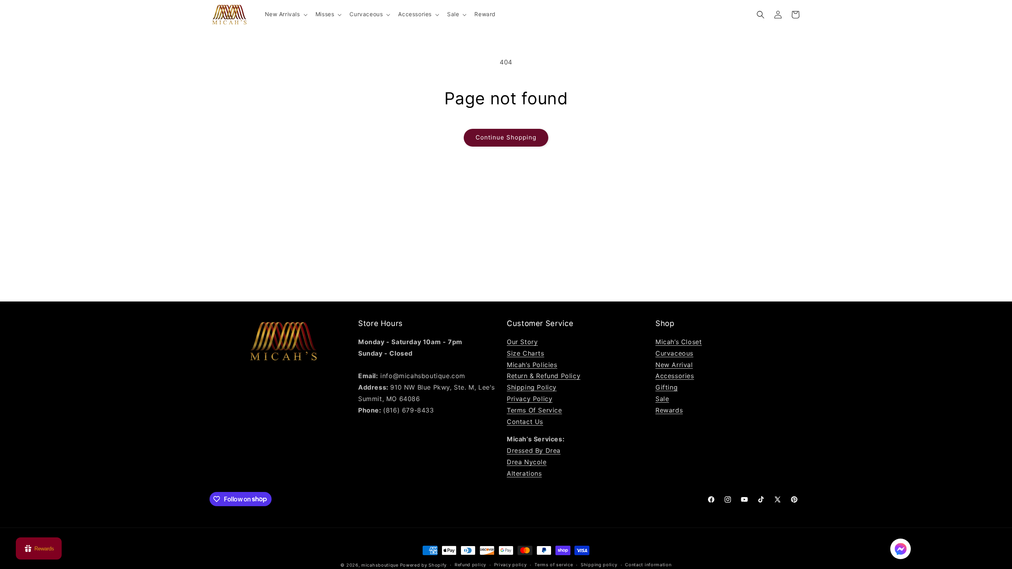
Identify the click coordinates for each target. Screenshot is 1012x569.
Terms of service (553, 564)
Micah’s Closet (678, 342)
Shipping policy (599, 564)
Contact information (648, 564)
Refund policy (470, 564)
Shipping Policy (532, 387)
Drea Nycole (527, 462)
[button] (285, 14)
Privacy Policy (529, 399)
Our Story (522, 342)
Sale (662, 399)
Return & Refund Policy (543, 376)
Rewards (669, 410)
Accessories (674, 376)
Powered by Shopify (423, 565)
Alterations (524, 473)
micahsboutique (379, 565)
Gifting (666, 387)
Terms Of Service (534, 410)
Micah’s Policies (532, 365)
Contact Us (525, 422)
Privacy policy (510, 564)
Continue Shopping (506, 137)
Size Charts (525, 353)
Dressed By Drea (534, 450)
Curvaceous (674, 353)
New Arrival (674, 365)
